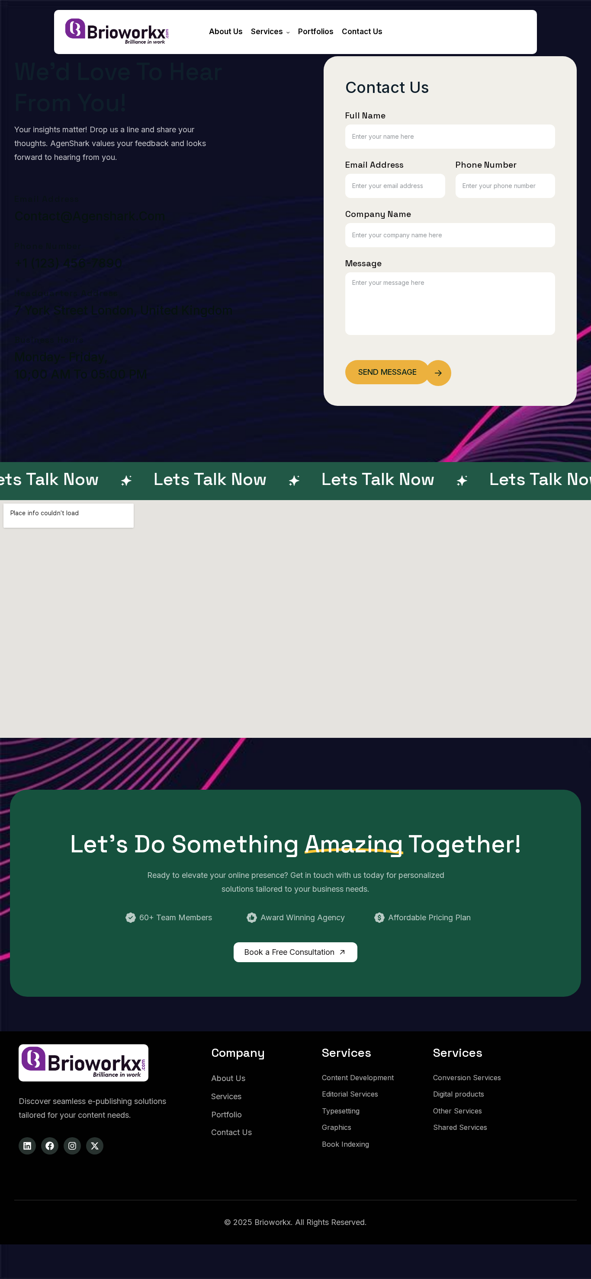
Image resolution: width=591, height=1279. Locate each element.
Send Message (387, 371)
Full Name (365, 115)
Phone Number (486, 164)
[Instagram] (72, 1146)
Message (363, 263)
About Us (226, 31)
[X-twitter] (94, 1146)
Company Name (378, 214)
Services (267, 31)
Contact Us (362, 31)
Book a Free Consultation (290, 952)
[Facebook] (49, 1146)
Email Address (374, 164)
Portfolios (316, 31)
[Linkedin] (27, 1146)
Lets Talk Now (176, 479)
